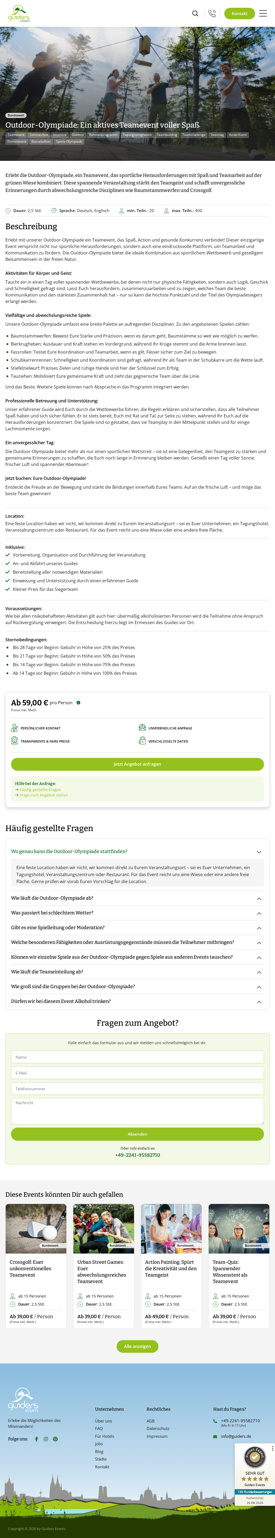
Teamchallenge (193, 134)
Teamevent (16, 134)
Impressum (157, 1436)
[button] (14, 1267)
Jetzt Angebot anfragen (137, 764)
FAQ (99, 1428)
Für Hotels (104, 1436)
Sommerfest (39, 134)
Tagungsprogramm (137, 134)
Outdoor (78, 134)
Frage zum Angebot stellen (44, 795)
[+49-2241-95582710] (215, 1421)
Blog (99, 1451)
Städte (101, 1459)
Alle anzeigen (137, 1346)
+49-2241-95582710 (240, 1420)
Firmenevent (17, 141)
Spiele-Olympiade (69, 141)
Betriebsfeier (41, 141)
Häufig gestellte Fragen (40, 789)
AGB (151, 1421)
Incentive (60, 134)
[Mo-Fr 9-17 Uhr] (212, 13)
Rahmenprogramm (103, 134)
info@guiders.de (236, 1436)
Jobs (99, 1443)
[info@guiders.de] (215, 1437)
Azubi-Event (238, 134)
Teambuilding (167, 134)
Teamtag (217, 134)
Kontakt (102, 1466)
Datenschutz (158, 1428)
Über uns (103, 1421)
